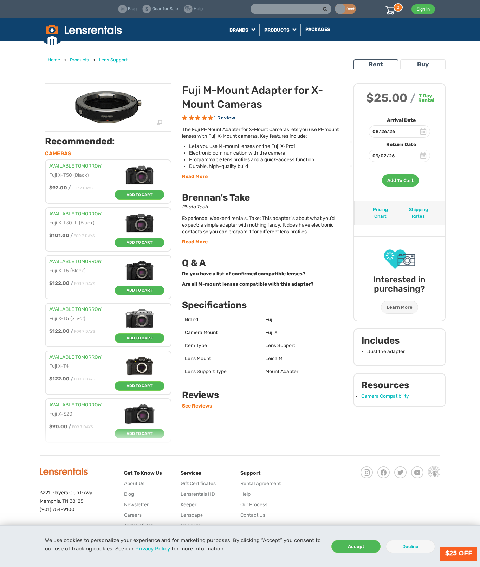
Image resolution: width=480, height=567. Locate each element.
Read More (195, 177)
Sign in (423, 9)
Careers (133, 515)
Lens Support (113, 60)
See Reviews (197, 406)
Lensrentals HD (198, 494)
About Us (134, 484)
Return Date (401, 145)
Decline (410, 546)
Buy (423, 64)
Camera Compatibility (385, 396)
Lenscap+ (192, 515)
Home (54, 60)
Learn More (400, 307)
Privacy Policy (152, 549)
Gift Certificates (198, 484)
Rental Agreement (260, 484)
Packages (317, 29)
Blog (129, 494)
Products (79, 60)
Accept (356, 546)
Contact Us (252, 515)
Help (245, 494)
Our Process (253, 505)
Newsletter (136, 505)
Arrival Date (401, 120)
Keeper (188, 505)
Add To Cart (400, 180)
